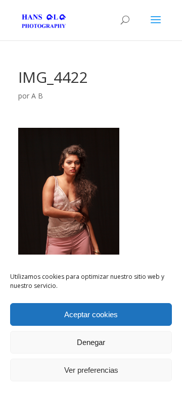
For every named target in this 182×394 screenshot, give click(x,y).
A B (37, 96)
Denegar (91, 342)
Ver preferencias (91, 370)
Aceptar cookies (91, 314)
